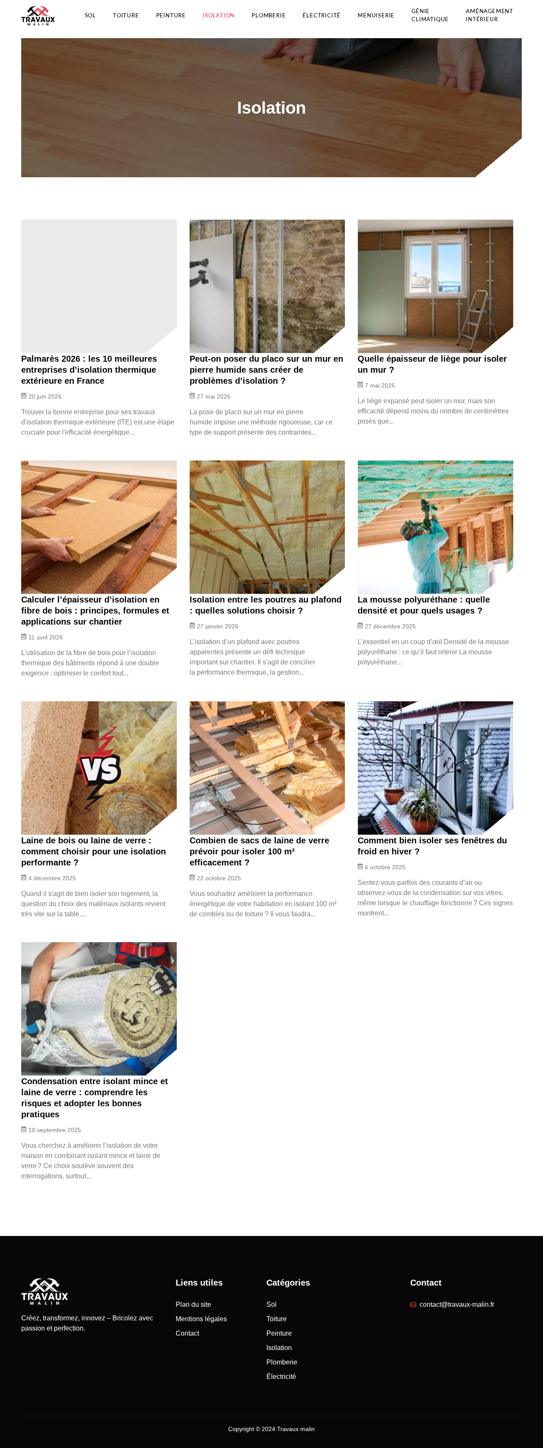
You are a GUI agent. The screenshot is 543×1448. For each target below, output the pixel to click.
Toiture (126, 16)
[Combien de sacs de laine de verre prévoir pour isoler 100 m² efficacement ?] (267, 768)
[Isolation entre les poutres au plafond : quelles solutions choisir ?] (267, 527)
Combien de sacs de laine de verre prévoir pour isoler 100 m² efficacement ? (259, 851)
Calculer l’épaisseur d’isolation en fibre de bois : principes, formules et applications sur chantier (95, 610)
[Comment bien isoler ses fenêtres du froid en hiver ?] (435, 768)
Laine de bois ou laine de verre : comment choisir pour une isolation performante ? (93, 851)
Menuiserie (376, 16)
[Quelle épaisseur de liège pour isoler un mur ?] (435, 286)
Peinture (171, 16)
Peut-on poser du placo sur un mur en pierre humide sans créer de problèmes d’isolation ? (266, 369)
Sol (90, 16)
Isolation (219, 16)
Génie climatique (430, 16)
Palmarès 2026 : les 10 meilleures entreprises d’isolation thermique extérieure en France (89, 369)
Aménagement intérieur (489, 16)
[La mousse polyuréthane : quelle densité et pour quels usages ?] (435, 527)
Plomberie (268, 16)
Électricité (321, 16)
